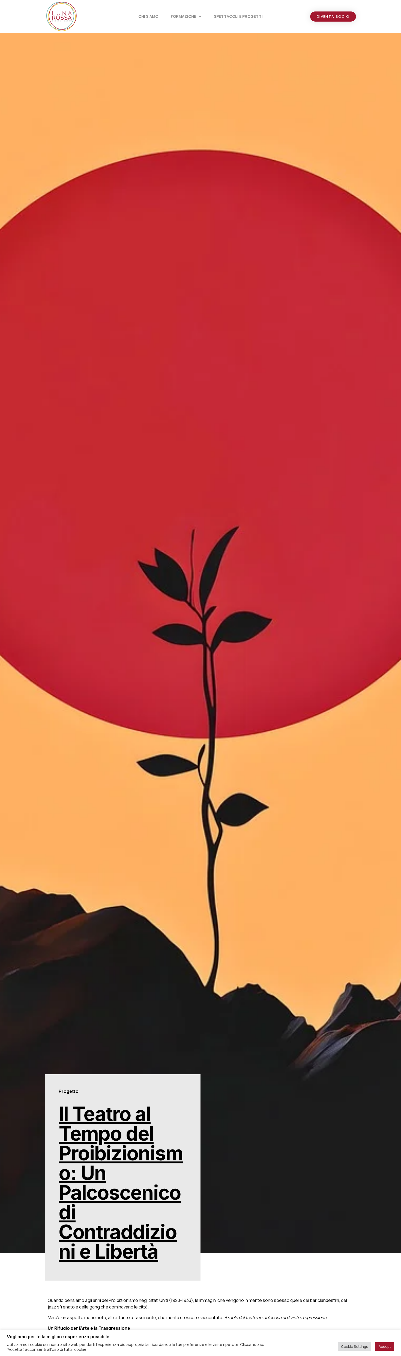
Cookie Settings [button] (354, 1346)
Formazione (183, 16)
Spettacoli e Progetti (238, 16)
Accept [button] (385, 1346)
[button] (333, 16)
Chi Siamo (148, 16)
